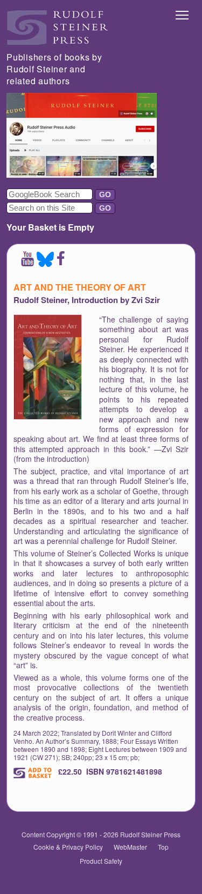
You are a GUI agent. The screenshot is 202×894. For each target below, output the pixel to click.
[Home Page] (57, 42)
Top (163, 846)
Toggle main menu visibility (182, 14)
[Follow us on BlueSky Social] (45, 263)
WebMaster (130, 846)
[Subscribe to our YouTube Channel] (27, 263)
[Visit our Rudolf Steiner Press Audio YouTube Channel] (81, 174)
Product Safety (101, 860)
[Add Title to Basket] (33, 773)
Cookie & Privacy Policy (68, 846)
